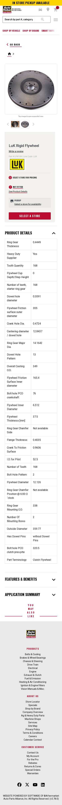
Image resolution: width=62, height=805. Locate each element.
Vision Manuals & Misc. (32, 689)
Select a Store (29, 216)
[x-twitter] (27, 785)
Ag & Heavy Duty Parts (32, 715)
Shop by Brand (30, 30)
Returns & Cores (32, 766)
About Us (33, 696)
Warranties (33, 773)
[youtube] (35, 785)
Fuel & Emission (33, 678)
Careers (33, 736)
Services (32, 722)
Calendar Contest (33, 739)
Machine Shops (33, 719)
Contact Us (33, 752)
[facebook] (19, 785)
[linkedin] (43, 785)
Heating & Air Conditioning (32, 682)
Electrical (33, 668)
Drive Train (32, 664)
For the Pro (33, 759)
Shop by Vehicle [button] (11, 30)
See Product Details (18, 191)
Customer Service (32, 747)
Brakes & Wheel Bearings (33, 657)
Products (33, 648)
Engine (32, 671)
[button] (40, 9)
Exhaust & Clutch (32, 675)
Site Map (32, 726)
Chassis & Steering (32, 661)
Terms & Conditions (33, 733)
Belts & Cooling (33, 654)
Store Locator (33, 701)
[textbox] (19, 19)
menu (55, 19)
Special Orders (32, 770)
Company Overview (33, 712)
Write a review (16, 151)
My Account (33, 756)
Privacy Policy (33, 729)
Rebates (32, 763)
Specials (32, 705)
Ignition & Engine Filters (33, 685)
